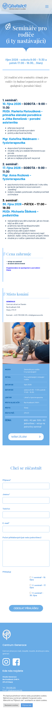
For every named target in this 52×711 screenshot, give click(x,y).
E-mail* (6, 523)
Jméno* (6, 494)
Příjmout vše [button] (26, 705)
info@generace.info (15, 690)
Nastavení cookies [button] (11, 705)
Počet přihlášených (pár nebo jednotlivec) (22, 537)
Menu (46, 6)
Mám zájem (19, 436)
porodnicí (36, 268)
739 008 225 (11, 688)
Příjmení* (7, 480)
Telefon (6, 508)
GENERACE (10, 301)
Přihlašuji (7, 571)
